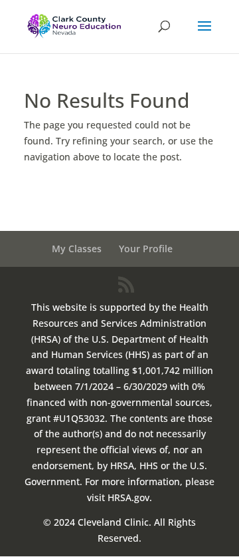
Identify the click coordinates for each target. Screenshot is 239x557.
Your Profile (146, 248)
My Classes (77, 248)
